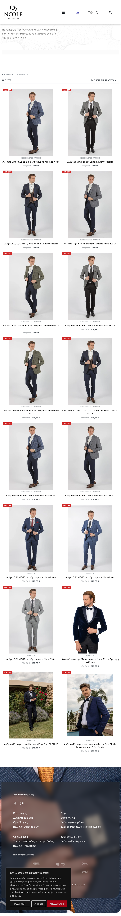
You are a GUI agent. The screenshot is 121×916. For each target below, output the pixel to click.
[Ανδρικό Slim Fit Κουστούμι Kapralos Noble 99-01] (31, 620)
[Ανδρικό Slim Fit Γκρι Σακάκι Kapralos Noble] (90, 122)
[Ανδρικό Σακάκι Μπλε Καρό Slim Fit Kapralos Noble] (31, 204)
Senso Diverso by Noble (31, 158)
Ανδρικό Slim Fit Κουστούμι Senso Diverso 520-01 (90, 325)
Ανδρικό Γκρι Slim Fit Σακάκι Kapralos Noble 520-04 (90, 243)
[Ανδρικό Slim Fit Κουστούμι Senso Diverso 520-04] (90, 456)
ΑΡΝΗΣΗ (39, 903)
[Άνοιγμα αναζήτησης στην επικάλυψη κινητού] (91, 12)
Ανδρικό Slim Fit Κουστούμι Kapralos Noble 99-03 (31, 577)
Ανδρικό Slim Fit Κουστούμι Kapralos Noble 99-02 (90, 577)
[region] (38, 889)
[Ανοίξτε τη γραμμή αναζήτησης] (97, 12)
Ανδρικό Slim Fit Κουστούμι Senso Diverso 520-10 (31, 495)
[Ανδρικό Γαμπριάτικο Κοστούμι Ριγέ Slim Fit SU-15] (31, 705)
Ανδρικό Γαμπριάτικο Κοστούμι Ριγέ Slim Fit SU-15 (31, 744)
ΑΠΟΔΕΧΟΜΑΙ (57, 903)
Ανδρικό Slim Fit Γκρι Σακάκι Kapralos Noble (90, 161)
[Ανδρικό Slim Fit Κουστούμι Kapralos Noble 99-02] (90, 538)
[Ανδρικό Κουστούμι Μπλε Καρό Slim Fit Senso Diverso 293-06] (90, 371)
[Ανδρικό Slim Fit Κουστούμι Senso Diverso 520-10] (31, 456)
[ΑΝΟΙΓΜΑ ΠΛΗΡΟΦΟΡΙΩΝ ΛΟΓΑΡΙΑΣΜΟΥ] (110, 12)
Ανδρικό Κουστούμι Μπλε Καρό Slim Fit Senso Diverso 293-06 (90, 412)
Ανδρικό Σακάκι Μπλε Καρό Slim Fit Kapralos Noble (31, 243)
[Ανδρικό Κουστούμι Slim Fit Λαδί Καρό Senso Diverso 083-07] (31, 371)
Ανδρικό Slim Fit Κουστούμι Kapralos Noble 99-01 (31, 659)
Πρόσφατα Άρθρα (23, 854)
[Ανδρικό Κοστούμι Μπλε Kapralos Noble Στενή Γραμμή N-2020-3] (90, 620)
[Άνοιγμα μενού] (63, 12)
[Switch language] (78, 12)
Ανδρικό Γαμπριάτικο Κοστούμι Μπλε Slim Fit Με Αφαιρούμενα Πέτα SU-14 (90, 745)
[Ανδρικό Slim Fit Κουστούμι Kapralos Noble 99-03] (31, 538)
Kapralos (31, 573)
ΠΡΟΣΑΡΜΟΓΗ (20, 903)
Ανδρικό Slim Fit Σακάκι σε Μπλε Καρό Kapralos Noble (31, 161)
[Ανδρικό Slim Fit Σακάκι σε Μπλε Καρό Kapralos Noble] (31, 122)
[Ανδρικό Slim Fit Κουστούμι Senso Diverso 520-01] (90, 286)
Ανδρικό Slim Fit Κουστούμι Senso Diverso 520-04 (90, 495)
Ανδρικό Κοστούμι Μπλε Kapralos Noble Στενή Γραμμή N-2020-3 (90, 661)
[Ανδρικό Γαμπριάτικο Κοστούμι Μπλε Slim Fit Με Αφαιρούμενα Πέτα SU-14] (90, 705)
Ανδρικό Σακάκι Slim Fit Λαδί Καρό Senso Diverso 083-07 (31, 327)
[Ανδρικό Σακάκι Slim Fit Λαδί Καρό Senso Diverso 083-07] (31, 286)
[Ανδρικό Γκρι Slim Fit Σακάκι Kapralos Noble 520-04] (90, 204)
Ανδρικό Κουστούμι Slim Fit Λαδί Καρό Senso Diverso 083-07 (31, 412)
